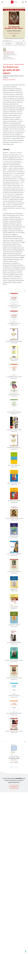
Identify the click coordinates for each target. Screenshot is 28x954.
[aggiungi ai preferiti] (23, 40)
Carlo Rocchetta (8, 64)
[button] (9, 59)
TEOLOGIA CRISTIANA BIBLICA (9, 79)
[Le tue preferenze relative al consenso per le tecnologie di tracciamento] (25, 951)
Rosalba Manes (19, 64)
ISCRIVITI (14, 787)
